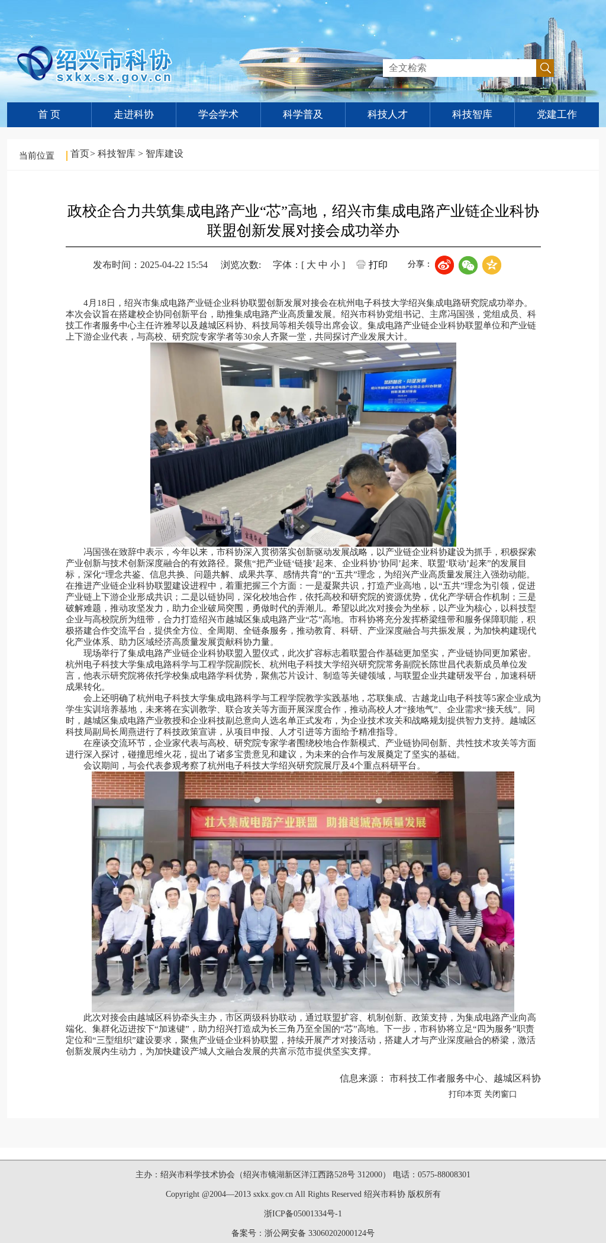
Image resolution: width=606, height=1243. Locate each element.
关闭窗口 (500, 1094)
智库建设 (164, 153)
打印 (378, 265)
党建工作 (557, 114)
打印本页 (465, 1094)
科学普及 (303, 114)
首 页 (49, 114)
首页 (79, 153)
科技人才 (388, 114)
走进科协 (134, 114)
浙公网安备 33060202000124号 (320, 1233)
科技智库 (472, 114)
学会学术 (218, 114)
